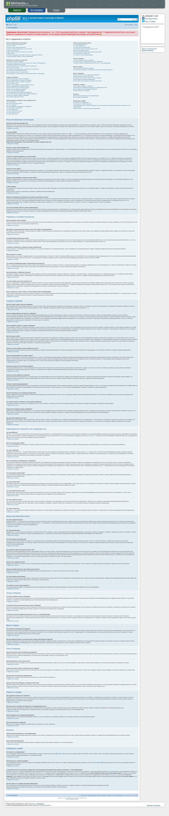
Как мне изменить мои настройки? (14, 61)
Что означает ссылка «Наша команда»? (83, 54)
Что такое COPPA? (11, 45)
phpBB (97, 257)
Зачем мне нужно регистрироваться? (15, 44)
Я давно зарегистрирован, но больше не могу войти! (19, 51)
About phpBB (37, 755)
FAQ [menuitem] (15, 24)
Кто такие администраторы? (80, 44)
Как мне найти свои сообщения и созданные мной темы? (87, 80)
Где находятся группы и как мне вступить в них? (85, 48)
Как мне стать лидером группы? (81, 50)
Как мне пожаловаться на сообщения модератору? (19, 92)
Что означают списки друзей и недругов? (83, 68)
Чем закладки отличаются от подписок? (83, 86)
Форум (56, 10)
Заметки (17, 10)
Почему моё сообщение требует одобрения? (17, 95)
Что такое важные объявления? (14, 108)
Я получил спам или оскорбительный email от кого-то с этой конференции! (91, 63)
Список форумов (12, 27)
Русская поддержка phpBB (72, 799)
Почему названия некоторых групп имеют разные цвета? (87, 51)
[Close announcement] (137, 31)
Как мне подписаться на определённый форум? (85, 89)
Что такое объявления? (12, 109)
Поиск (133, 19)
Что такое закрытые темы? (13, 112)
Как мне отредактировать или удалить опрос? (17, 86)
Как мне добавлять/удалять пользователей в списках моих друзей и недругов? (93, 69)
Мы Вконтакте (151, 19)
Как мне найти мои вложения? (80, 97)
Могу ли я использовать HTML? (14, 103)
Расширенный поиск (136, 19)
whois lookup (111, 771)
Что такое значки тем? (12, 114)
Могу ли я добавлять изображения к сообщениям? (18, 106)
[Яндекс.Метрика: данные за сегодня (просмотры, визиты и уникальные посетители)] (153, 805)
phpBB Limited (58, 753)
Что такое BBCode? (11, 102)
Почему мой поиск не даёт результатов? (83, 76)
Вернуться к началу (13, 128)
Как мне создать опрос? (12, 83)
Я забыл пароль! (10, 53)
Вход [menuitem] (136, 24)
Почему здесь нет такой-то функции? (82, 104)
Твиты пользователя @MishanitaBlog (149, 49)
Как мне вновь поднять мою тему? (15, 96)
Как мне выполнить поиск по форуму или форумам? (86, 74)
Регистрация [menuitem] (129, 24)
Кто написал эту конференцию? (81, 102)
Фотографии (37, 10)
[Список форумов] (14, 18)
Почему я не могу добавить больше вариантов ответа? (20, 84)
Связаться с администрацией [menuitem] (88, 795)
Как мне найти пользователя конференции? (84, 79)
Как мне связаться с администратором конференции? (86, 108)
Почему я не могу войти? (12, 50)
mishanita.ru (32, 803)
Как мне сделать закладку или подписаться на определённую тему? (90, 87)
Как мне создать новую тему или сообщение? (17, 78)
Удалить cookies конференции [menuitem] (115, 795)
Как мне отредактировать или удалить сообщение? (19, 80)
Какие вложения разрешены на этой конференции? (86, 95)
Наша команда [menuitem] (102, 795)
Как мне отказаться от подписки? (81, 90)
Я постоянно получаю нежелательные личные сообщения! (87, 61)
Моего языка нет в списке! (12, 67)
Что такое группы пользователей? (81, 47)
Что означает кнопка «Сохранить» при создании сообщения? (21, 93)
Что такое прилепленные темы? (14, 111)
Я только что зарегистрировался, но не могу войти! (19, 48)
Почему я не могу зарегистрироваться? (16, 47)
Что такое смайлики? (11, 105)
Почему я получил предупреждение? (15, 90)
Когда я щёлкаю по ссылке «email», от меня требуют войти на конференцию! (25, 73)
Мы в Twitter (150, 22)
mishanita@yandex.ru (45, 805)
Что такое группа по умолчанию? (81, 53)
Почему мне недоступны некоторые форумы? (17, 87)
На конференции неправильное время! (16, 64)
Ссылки (10, 24)
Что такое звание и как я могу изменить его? (17, 72)
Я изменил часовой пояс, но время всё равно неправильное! (21, 66)
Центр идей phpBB (98, 762)
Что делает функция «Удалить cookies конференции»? (19, 56)
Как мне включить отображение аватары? (16, 70)
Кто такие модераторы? (79, 45)
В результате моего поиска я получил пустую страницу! (87, 77)
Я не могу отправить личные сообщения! (83, 60)
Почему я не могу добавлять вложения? (16, 89)
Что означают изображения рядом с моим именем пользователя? (22, 69)
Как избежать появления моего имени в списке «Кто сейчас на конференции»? (26, 63)
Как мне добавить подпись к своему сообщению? (18, 81)
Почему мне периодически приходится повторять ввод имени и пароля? (24, 54)
